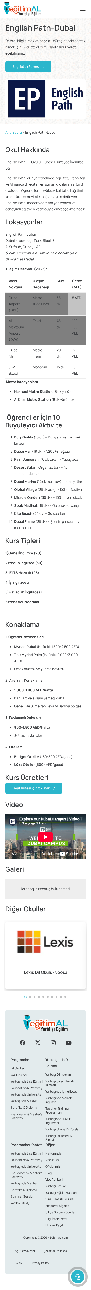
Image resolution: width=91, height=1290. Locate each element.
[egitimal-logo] (22, 9)
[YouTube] (68, 1042)
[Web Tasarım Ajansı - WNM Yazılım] (45, 1284)
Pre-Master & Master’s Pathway (26, 1116)
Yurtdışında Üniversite (26, 1094)
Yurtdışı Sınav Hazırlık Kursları (60, 1083)
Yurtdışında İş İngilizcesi (62, 1091)
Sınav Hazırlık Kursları (60, 1199)
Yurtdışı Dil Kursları (58, 1074)
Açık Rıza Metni (25, 1251)
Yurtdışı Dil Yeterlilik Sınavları (59, 1138)
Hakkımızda (53, 1153)
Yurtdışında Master (24, 1101)
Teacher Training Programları (57, 1110)
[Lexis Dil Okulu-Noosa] (45, 955)
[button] (83, 9)
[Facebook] (22, 1042)
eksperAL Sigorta (57, 1206)
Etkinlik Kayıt (54, 1225)
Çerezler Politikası (56, 1251)
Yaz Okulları (19, 1075)
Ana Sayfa (13, 132)
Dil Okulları (18, 1068)
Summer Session (22, 1196)
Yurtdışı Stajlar (56, 1186)
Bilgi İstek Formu (57, 1219)
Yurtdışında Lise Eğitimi (27, 1081)
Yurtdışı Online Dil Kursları (63, 1129)
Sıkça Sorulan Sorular (61, 1212)
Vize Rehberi (54, 1179)
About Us (52, 1160)
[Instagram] (53, 1042)
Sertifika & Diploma (24, 1107)
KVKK (18, 1263)
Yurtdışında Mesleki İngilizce (59, 1100)
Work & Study (20, 1203)
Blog (49, 1173)
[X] (37, 1042)
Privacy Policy (40, 1263)
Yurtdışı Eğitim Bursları (61, 1192)
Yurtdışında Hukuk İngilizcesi (58, 1121)
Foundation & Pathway (26, 1088)
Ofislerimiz (53, 1166)
